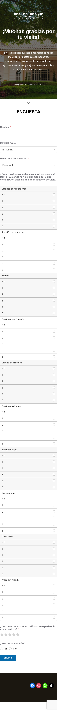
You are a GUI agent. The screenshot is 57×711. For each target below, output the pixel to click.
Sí (6, 648)
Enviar (8, 658)
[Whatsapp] (45, 685)
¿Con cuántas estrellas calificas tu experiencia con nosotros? (27, 628)
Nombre (5, 127)
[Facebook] (32, 685)
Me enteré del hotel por (14, 158)
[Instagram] (39, 685)
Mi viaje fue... (9, 143)
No (15, 648)
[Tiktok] (51, 685)
